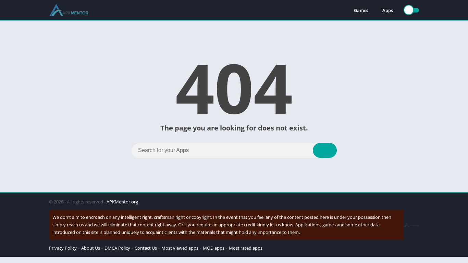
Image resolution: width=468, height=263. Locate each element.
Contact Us (146, 248)
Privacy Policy (63, 248)
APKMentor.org (122, 202)
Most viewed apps (179, 248)
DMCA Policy (117, 248)
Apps (387, 10)
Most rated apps (245, 248)
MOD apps (213, 248)
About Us (90, 248)
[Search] (325, 150)
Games (361, 10)
